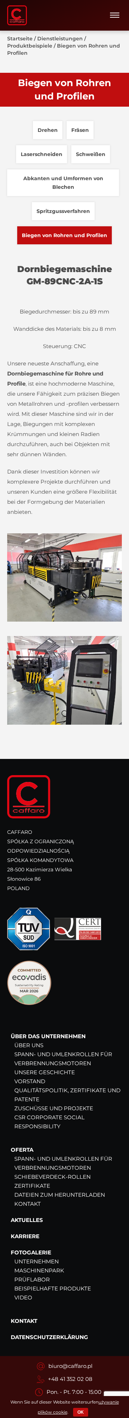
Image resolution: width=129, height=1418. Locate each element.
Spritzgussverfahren (63, 211)
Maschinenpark (39, 1270)
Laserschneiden (41, 154)
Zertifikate (32, 1185)
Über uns (28, 1045)
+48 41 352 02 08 (70, 1378)
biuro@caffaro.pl (70, 1366)
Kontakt (27, 1203)
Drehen (48, 130)
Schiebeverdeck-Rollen (52, 1176)
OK (80, 1412)
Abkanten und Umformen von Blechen (63, 182)
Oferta (22, 1149)
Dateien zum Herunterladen (59, 1194)
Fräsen (80, 130)
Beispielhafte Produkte (52, 1288)
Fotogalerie (31, 1252)
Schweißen (90, 154)
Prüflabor (32, 1279)
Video (23, 1297)
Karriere (25, 1236)
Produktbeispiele (29, 46)
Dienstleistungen (60, 38)
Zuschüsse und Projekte (53, 1108)
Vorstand (29, 1081)
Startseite (20, 38)
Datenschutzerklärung (49, 1337)
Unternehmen (36, 1261)
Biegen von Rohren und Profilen (64, 235)
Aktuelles (27, 1220)
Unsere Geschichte (44, 1072)
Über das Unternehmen (48, 1036)
